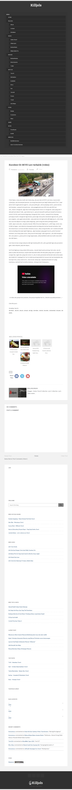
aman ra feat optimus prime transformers (36, 731)
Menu (7, 14)
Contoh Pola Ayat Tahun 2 (15, 621)
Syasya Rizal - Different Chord (16, 526)
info (10, 372)
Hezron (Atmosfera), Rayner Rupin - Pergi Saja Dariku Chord (23, 529)
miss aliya (11, 745)
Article (10, 69)
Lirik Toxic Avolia (12, 546)
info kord (41, 310)
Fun (11, 88)
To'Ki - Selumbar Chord (14, 662)
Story (12, 84)
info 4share (35, 310)
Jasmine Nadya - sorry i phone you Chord (19, 533)
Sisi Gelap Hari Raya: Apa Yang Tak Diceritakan (20, 610)
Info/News (13, 103)
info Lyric (21, 310)
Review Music (14, 47)
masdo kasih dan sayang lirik (31, 745)
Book (9, 126)
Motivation (13, 77)
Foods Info (13, 114)
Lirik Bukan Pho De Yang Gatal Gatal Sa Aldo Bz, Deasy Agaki (24, 553)
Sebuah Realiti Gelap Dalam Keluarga (17, 607)
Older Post (64, 456)
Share (40, 169)
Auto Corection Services (17, 144)
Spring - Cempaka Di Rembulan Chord (18, 675)
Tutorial (12, 92)
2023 (10, 718)
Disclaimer (13, 32)
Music (10, 36)
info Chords (11, 310)
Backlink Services (15, 141)
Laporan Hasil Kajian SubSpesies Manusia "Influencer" (21, 641)
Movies (10, 54)
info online (46, 310)
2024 (10, 711)
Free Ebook (13, 129)
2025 (10, 704)
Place (12, 118)
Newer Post (8, 456)
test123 (10, 741)
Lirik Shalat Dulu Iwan (13, 557)
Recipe (12, 111)
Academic (13, 81)
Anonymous (11, 731)
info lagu (31, 310)
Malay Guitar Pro (15, 51)
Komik (12, 133)
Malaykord (11, 762)
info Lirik (17, 310)
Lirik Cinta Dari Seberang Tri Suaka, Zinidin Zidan (20, 561)
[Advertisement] (21, 481)
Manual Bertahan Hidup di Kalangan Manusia (19, 649)
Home (9, 17)
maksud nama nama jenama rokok (34, 735)
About (12, 24)
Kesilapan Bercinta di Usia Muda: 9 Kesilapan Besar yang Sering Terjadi (26, 614)
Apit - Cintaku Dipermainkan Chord (17, 666)
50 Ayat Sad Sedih (13, 617)
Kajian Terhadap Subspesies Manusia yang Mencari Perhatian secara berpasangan (29, 638)
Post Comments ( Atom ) (20, 459)
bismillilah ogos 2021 (28, 741)
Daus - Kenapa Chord (14, 679)
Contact (13, 28)
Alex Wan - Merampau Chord (15, 522)
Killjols (36, 5)
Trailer (12, 66)
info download (52, 310)
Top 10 (12, 73)
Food (9, 107)
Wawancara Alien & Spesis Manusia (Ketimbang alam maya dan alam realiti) (27, 634)
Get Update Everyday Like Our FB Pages (12, 156)
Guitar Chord (14, 39)
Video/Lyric (13, 43)
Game (9, 122)
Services (10, 137)
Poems (12, 96)
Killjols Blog (32, 388)
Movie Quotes (14, 62)
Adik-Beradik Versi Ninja (14, 645)
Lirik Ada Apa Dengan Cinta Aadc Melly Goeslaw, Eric (22, 550)
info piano (58, 310)
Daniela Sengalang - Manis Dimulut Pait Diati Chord (21, 519)
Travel (12, 99)
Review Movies (14, 58)
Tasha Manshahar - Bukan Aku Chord (18, 671)
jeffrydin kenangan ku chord (32, 748)
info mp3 (26, 310)
